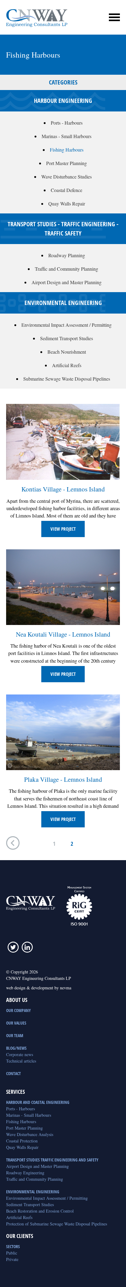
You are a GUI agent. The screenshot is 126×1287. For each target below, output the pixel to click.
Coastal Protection (22, 1141)
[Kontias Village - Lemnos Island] (63, 442)
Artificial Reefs (66, 365)
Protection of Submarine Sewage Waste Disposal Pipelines (56, 1224)
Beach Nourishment (66, 351)
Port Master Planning (66, 163)
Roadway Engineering (25, 1173)
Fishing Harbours (66, 149)
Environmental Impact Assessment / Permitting (66, 325)
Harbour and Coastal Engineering (37, 1102)
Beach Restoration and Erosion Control (40, 1211)
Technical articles (21, 1061)
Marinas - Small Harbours (66, 136)
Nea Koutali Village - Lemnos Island (63, 634)
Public (11, 1253)
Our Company (18, 1010)
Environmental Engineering (32, 1192)
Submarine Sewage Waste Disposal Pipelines (66, 378)
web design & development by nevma (38, 988)
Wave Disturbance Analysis (29, 1134)
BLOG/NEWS (16, 1048)
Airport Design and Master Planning (66, 282)
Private (12, 1259)
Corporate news (19, 1054)
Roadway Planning (66, 255)
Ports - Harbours (67, 122)
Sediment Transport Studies (66, 338)
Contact (13, 1073)
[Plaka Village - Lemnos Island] (63, 732)
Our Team (14, 1035)
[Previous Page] (13, 843)
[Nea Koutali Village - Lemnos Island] (63, 587)
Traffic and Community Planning (66, 268)
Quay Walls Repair (66, 203)
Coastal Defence (66, 190)
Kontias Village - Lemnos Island (63, 489)
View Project (63, 529)
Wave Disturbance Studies (66, 176)
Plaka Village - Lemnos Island (63, 779)
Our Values (16, 1023)
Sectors (13, 1246)
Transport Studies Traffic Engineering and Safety (52, 1160)
